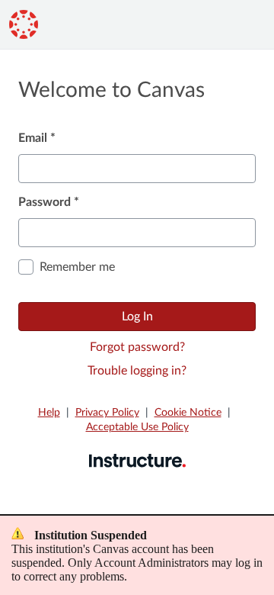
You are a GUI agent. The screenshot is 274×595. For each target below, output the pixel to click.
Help (49, 412)
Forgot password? (137, 347)
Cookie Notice (188, 412)
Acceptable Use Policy (137, 427)
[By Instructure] (137, 460)
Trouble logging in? (137, 371)
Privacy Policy (107, 412)
